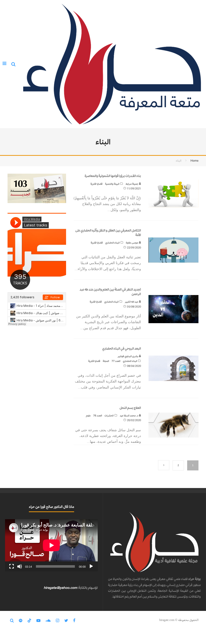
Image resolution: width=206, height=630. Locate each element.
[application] (51, 545)
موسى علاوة (132, 242)
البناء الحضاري (112, 242)
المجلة (106, 361)
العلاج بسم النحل (130, 408)
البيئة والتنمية (112, 183)
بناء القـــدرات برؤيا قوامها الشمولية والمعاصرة (113, 176)
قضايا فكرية (96, 183)
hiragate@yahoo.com (60, 588)
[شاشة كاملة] (11, 566)
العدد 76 (97, 415)
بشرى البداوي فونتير (128, 356)
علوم (88, 415)
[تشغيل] (91, 566)
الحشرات (109, 415)
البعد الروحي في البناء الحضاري (121, 348)
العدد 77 (116, 361)
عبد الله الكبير (132, 301)
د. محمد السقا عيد (129, 415)
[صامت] (19, 566)
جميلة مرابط (132, 183)
